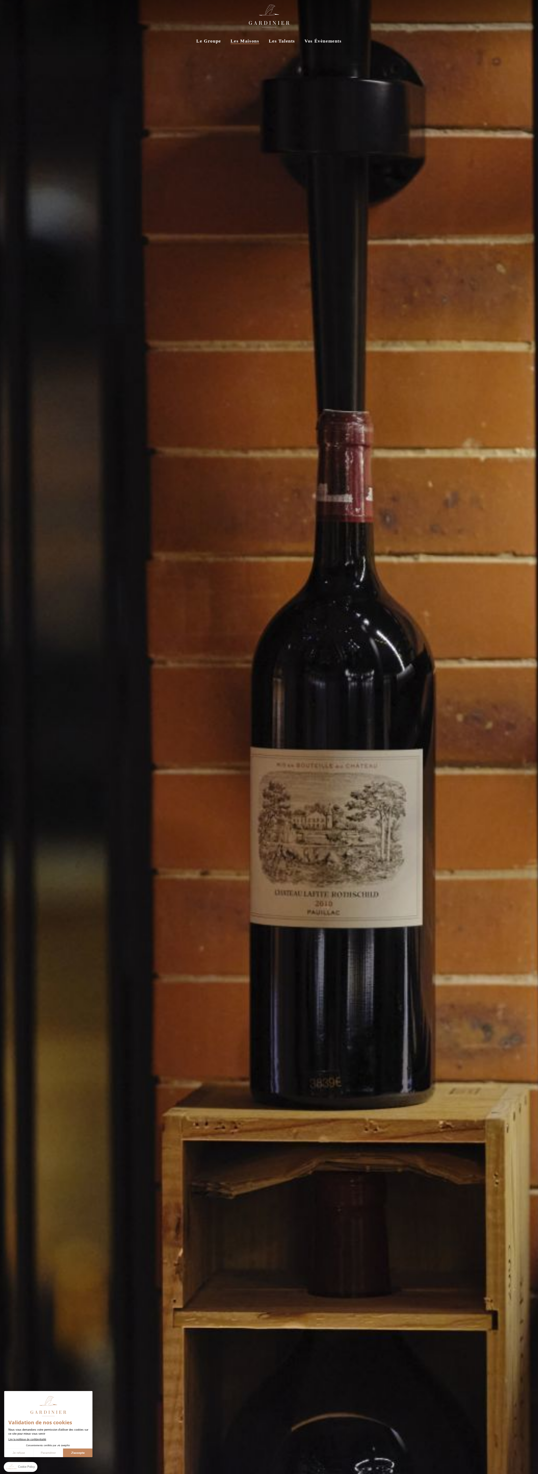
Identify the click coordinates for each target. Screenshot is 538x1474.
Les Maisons (245, 41)
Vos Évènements (323, 41)
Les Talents (282, 41)
